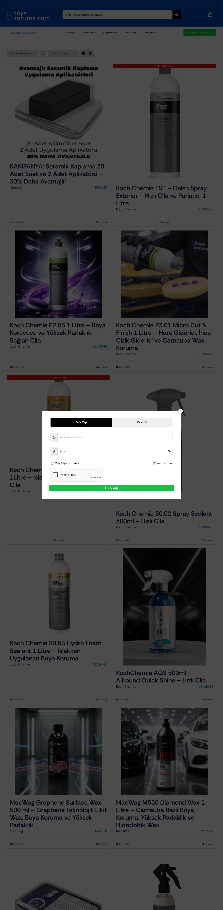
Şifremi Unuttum (162, 463)
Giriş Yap (111, 488)
